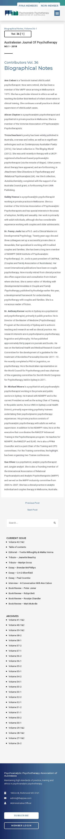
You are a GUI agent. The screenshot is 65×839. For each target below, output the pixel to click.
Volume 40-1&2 (16, 625)
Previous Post (32, 503)
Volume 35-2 (15, 666)
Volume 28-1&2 (16, 733)
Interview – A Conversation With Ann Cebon (30, 583)
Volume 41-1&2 (16, 620)
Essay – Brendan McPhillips (22, 567)
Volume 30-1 (15, 723)
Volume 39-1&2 (16, 630)
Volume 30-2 (15, 717)
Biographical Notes (13, 28)
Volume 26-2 (15, 743)
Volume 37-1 (15, 651)
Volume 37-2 (15, 645)
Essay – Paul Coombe (19, 578)
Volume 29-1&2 (16, 728)
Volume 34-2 (15, 676)
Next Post (33, 510)
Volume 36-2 (15, 656)
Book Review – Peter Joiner (22, 588)
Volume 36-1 (30, 28)
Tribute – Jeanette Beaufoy (22, 557)
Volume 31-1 (15, 712)
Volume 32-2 (15, 697)
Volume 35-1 (15, 671)
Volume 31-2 (15, 707)
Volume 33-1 (15, 692)
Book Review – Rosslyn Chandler (25, 598)
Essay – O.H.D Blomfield (21, 573)
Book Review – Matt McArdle (23, 603)
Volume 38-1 (15, 640)
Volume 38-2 (15, 635)
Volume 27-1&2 (16, 738)
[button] (57, 13)
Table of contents (17, 547)
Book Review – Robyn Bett (22, 593)
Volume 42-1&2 (16, 542)
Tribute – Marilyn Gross (20, 562)
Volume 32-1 (15, 702)
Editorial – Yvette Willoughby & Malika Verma (31, 552)
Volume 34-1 (15, 681)
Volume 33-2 (15, 686)
